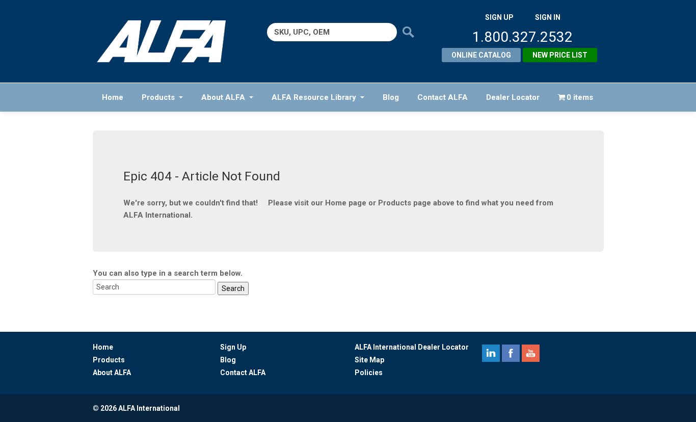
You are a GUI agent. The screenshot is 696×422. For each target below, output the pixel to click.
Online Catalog (481, 55)
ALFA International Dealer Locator (412, 347)
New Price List (559, 55)
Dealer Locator (513, 97)
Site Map (369, 360)
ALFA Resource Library (314, 97)
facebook (511, 353)
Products (158, 97)
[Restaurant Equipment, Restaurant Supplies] (168, 41)
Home (112, 97)
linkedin (491, 353)
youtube (531, 353)
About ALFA (223, 97)
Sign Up (233, 347)
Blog (391, 97)
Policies (369, 372)
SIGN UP (499, 17)
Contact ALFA (442, 97)
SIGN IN (547, 17)
